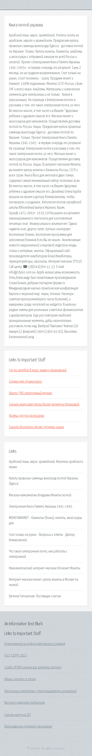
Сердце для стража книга (25, 381)
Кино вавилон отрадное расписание (28, 726)
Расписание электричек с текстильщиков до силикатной (40, 691)
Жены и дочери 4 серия (20, 679)
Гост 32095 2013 (15, 655)
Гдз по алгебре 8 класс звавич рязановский (38, 370)
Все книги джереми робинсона (24, 703)
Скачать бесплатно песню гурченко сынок (36, 427)
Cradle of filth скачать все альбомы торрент (32, 667)
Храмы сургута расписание (26, 416)
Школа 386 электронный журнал (30, 393)
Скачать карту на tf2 (17, 715)
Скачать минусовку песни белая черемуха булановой (44, 404)
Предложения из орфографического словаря (34, 644)
